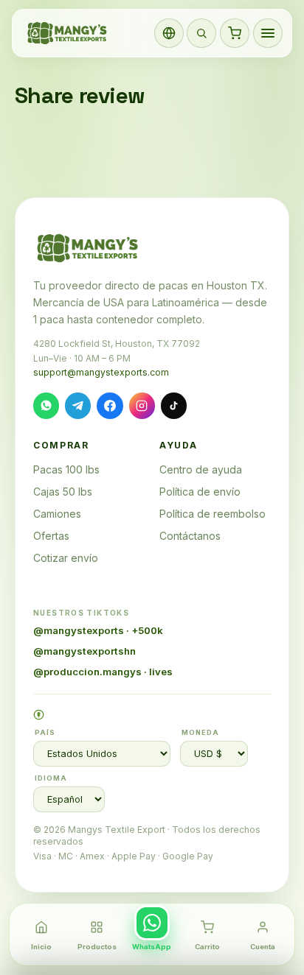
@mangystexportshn (84, 651)
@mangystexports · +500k (98, 630)
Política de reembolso (212, 513)
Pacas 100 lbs (66, 469)
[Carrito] (234, 33)
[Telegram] (78, 405)
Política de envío (200, 491)
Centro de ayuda (200, 469)
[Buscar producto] (201, 33)
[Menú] (268, 33)
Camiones (57, 513)
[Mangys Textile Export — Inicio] (67, 33)
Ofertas (51, 535)
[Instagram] (142, 405)
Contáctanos (190, 535)
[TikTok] (174, 405)
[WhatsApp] (46, 405)
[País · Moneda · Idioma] (169, 33)
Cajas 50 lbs (62, 491)
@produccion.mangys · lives (103, 671)
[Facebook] (109, 405)
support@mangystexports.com (101, 372)
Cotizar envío (65, 558)
